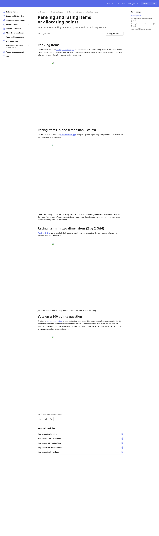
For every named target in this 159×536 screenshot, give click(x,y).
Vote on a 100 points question (141, 29)
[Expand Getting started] (28, 12)
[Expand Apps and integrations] (28, 37)
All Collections (42, 12)
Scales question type (68, 134)
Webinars (110, 3)
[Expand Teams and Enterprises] (28, 16)
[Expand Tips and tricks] (28, 41)
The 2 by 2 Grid (44, 233)
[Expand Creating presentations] (28, 20)
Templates (121, 3)
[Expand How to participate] (28, 28)
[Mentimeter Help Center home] (2, 3)
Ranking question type (65, 49)
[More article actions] (122, 34)
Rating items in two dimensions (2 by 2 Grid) (144, 25)
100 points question (54, 321)
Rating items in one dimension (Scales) (141, 20)
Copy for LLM (113, 34)
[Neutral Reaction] (45, 419)
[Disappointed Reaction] (40, 419)
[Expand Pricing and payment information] (28, 45)
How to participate (57, 12)
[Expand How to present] (28, 24)
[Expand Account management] (28, 52)
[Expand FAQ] (28, 56)
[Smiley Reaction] (51, 419)
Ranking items (136, 15)
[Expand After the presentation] (28, 33)
